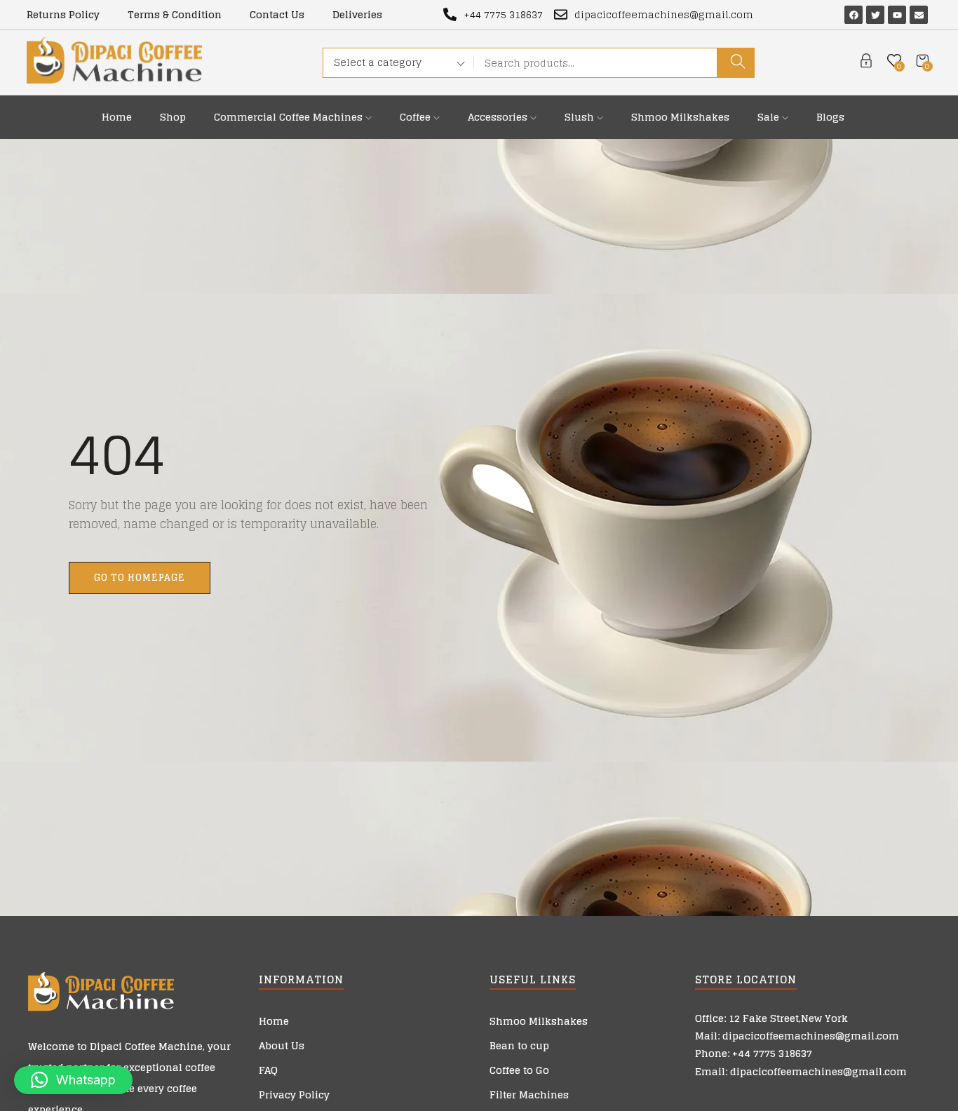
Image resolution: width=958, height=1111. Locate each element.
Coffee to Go (519, 1070)
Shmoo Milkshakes (680, 117)
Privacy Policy (294, 1094)
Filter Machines (529, 1094)
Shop (173, 117)
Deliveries (357, 14)
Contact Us (277, 14)
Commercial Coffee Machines (289, 117)
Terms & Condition (175, 14)
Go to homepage (139, 578)
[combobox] (394, 64)
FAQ (268, 1070)
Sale (769, 117)
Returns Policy (63, 14)
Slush (581, 117)
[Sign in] (866, 63)
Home (117, 117)
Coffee (416, 117)
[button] (73, 1080)
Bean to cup (519, 1045)
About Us (281, 1045)
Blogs (830, 117)
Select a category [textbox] (377, 62)
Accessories (499, 117)
